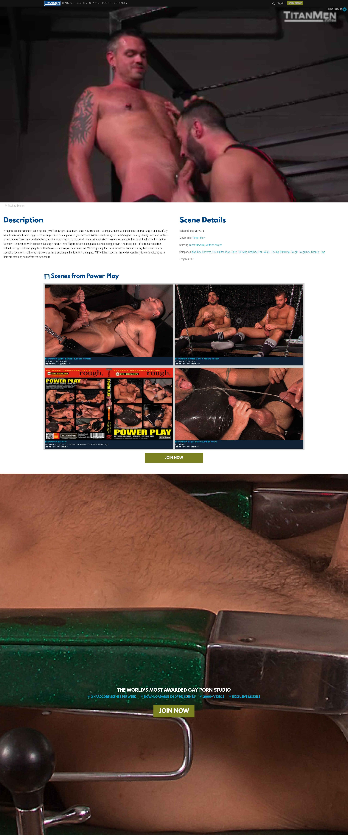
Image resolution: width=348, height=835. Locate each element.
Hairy (233, 252)
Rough (294, 252)
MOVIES (81, 3)
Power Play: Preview (55, 442)
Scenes (315, 252)
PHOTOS (106, 3)
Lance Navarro (197, 245)
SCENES (93, 3)
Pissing (275, 252)
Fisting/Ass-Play (221, 252)
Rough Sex (304, 252)
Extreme (206, 252)
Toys (322, 252)
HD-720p (242, 252)
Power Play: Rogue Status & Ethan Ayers (196, 442)
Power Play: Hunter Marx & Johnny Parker (197, 359)
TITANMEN (67, 3)
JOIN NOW (295, 3)
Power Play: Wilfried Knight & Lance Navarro (68, 359)
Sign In (281, 3)
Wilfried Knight (214, 245)
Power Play (199, 237)
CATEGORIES (119, 3)
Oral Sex (252, 252)
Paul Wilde (264, 252)
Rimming (285, 252)
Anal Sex (196, 252)
